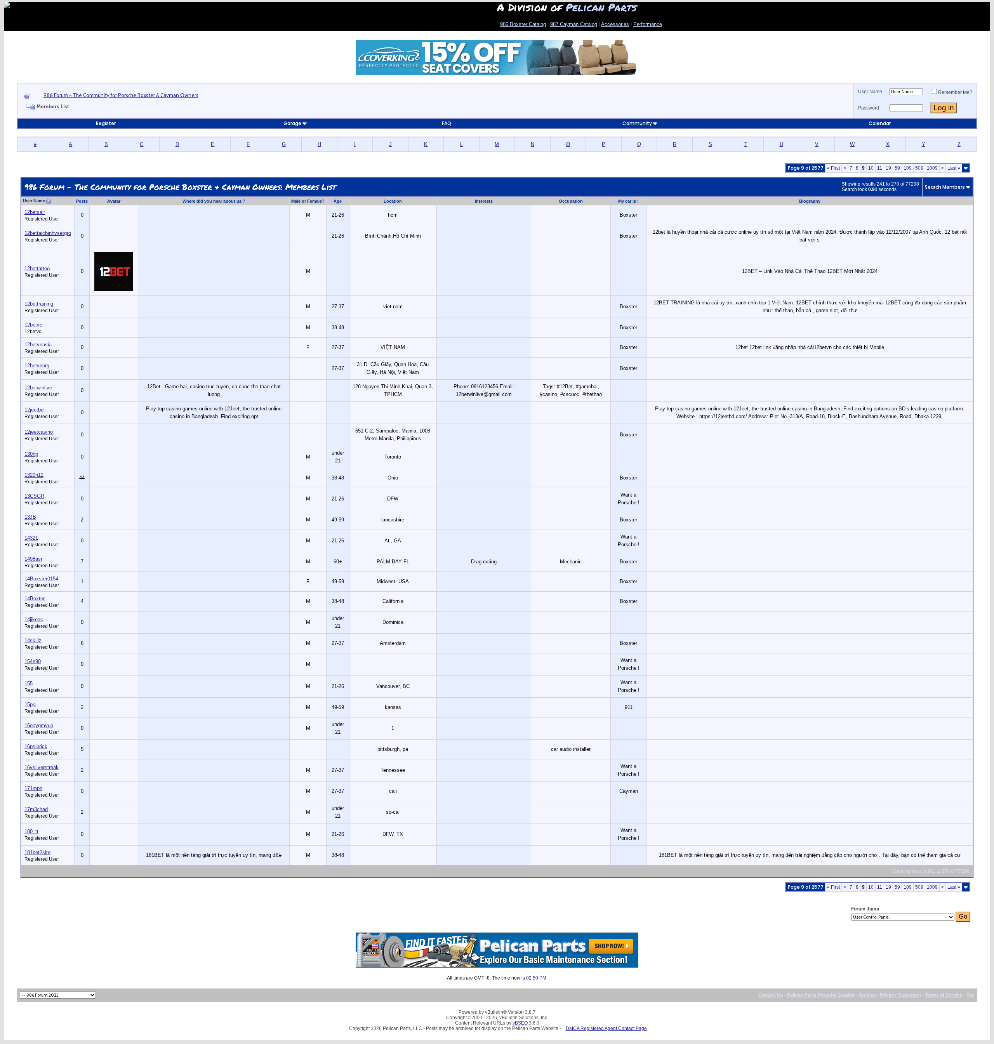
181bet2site (37, 852)
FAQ (446, 123)
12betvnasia (38, 344)
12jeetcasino (38, 432)
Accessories (615, 24)
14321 (31, 538)
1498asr (33, 559)
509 (919, 168)
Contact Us (770, 995)
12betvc (33, 325)
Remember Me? (955, 92)
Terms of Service (944, 995)
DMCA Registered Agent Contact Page (606, 1028)
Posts (82, 201)
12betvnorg (36, 365)
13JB (30, 517)
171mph (33, 788)
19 (888, 168)
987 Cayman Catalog (573, 24)
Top (970, 995)
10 (871, 168)
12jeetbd (33, 410)
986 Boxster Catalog (523, 24)
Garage (292, 123)
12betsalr (34, 212)
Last (953, 168)
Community (637, 123)
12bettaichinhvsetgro (47, 233)
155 (28, 683)
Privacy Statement (900, 995)
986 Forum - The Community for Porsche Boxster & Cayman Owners (120, 95)
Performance (647, 24)
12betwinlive (38, 388)
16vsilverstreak (41, 767)
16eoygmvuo (38, 725)
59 (897, 168)
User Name (870, 91)
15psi (30, 704)
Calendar (880, 123)
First (833, 168)
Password (868, 108)
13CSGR (34, 496)
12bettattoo (37, 268)
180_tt (31, 831)
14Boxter (34, 598)
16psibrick (35, 746)
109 (908, 168)
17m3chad (36, 809)
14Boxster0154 (41, 579)
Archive (867, 995)
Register (106, 123)
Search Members (945, 187)
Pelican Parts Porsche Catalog (821, 995)
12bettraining (38, 304)
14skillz (33, 640)
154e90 (32, 661)
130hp (31, 454)
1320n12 (33, 475)
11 (879, 168)
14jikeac (33, 619)
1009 (932, 168)
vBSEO (520, 1023)
